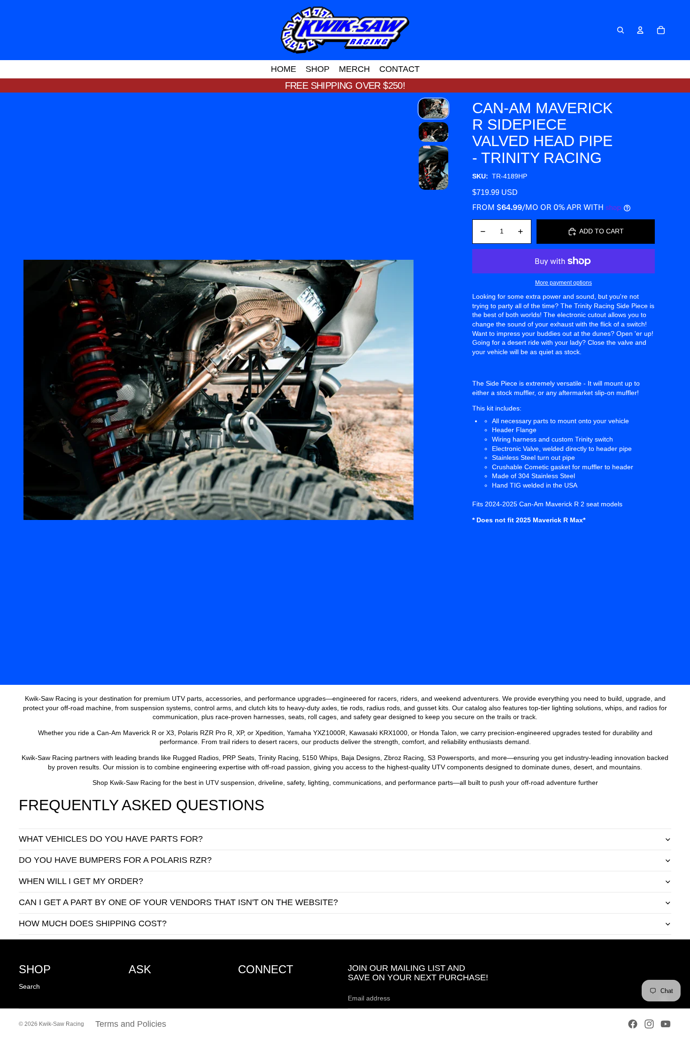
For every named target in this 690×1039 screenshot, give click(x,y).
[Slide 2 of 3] (433, 132)
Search (29, 986)
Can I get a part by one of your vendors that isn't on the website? (178, 902)
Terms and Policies (130, 1024)
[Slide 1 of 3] (433, 108)
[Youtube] (665, 1024)
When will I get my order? (81, 881)
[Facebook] (632, 1024)
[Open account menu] (640, 30)
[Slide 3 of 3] (433, 168)
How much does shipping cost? (93, 923)
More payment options (563, 282)
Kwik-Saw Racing (61, 1024)
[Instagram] (649, 1024)
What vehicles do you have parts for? (111, 839)
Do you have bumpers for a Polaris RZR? (115, 860)
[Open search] (620, 30)
